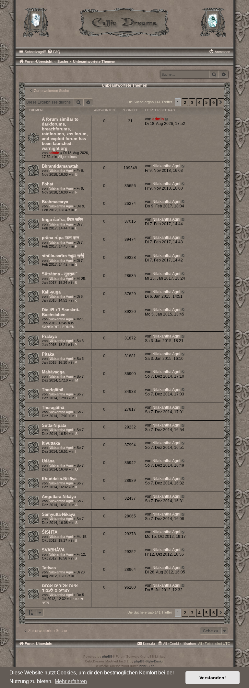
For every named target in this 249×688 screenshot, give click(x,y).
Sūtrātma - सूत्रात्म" (59, 274)
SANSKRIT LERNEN (58, 327)
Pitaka (48, 354)
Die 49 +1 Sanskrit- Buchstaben (60, 312)
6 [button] (213, 102)
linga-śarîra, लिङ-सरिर (62, 219)
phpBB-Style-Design (149, 661)
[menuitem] (53, 52)
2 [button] (185, 102)
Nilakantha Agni (61, 170)
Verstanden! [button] (212, 677)
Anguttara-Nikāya (59, 496)
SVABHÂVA (53, 550)
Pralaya (49, 336)
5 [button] (206, 102)
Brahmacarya (55, 201)
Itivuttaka (51, 443)
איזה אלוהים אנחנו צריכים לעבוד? (60, 588)
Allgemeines (67, 157)
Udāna (48, 461)
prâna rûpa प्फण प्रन (60, 237)
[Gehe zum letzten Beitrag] (167, 119)
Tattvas (49, 567)
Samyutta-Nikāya (58, 514)
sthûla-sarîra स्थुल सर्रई (63, 255)
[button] (221, 102)
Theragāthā (53, 407)
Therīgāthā (52, 389)
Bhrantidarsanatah (60, 166)
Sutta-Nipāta (54, 425)
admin (54, 153)
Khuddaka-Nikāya (59, 478)
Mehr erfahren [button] (71, 681)
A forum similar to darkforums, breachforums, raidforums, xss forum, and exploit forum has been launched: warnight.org (65, 134)
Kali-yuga (51, 292)
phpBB (107, 656)
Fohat (47, 184)
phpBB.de (147, 666)
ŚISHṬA (49, 532)
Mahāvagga (53, 372)
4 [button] (199, 102)
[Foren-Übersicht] (124, 22)
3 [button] (192, 102)
